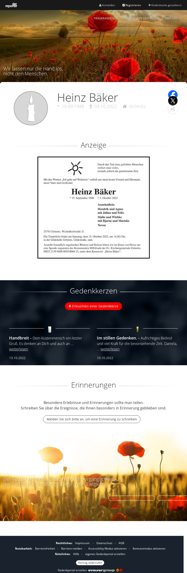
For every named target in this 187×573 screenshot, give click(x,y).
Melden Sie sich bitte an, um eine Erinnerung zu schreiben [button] (92, 419)
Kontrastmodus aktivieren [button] (149, 548)
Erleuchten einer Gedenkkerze (94, 306)
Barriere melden (71, 548)
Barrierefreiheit (45, 548)
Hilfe (76, 554)
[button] (173, 109)
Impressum (82, 543)
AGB (121, 543)
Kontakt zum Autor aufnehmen (133, 498)
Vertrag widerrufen (90, 563)
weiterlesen (18, 349)
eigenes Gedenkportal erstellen (105, 554)
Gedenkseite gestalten (165, 5)
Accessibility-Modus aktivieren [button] (107, 548)
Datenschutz (104, 543)
